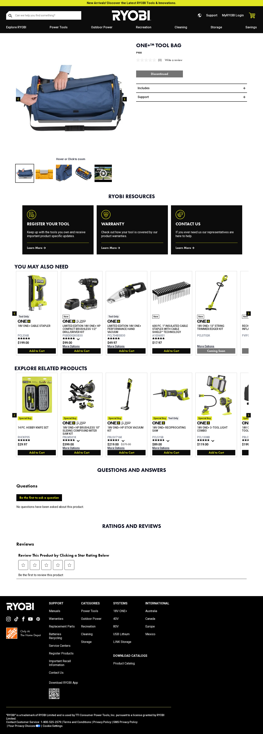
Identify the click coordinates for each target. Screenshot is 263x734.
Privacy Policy (102, 722)
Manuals (54, 611)
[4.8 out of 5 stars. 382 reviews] (69, 440)
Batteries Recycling (55, 636)
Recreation (143, 27)
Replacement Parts (62, 626)
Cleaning (181, 27)
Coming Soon (216, 351)
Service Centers (59, 646)
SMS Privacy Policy (125, 722)
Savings (251, 27)
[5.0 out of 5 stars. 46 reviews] (203, 440)
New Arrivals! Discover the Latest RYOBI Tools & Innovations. (131, 3)
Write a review (173, 60)
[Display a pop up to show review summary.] (78, 340)
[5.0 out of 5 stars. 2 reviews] (24, 440)
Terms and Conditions (77, 722)
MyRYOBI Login (233, 15)
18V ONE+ (120, 611)
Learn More (34, 248)
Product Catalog (124, 663)
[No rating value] (147, 60)
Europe (150, 626)
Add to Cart (36, 351)
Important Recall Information (60, 663)
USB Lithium (121, 634)
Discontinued (159, 74)
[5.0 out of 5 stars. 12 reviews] (24, 338)
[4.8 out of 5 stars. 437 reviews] (159, 440)
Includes (144, 88)
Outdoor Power (101, 27)
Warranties (56, 619)
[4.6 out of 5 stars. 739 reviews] (114, 440)
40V (116, 619)
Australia (151, 611)
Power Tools (59, 27)
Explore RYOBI (16, 27)
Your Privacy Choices (21, 725)
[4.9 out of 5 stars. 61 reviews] (69, 338)
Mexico (150, 634)
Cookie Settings (53, 725)
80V (116, 626)
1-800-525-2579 (51, 722)
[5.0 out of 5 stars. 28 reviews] (114, 338)
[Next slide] (124, 99)
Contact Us (56, 672)
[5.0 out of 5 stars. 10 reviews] (159, 338)
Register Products (61, 653)
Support (211, 15)
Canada (150, 619)
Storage (216, 27)
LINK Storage (122, 642)
